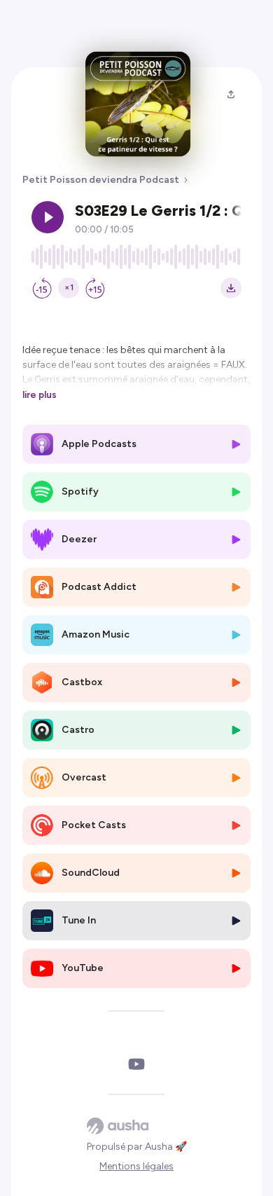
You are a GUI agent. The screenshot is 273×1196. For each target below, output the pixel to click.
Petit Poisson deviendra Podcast (100, 180)
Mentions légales (136, 1166)
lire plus (39, 394)
